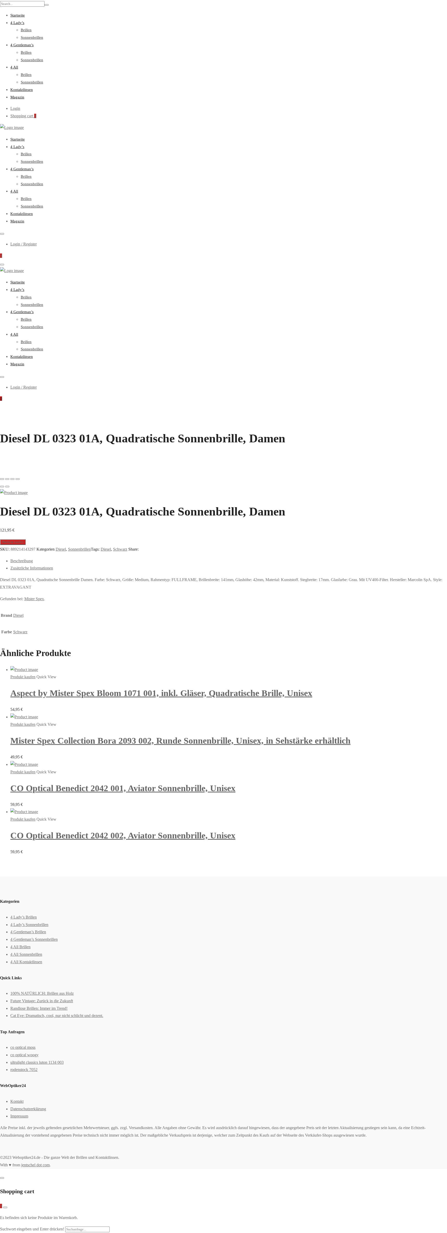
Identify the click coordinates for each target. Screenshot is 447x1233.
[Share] (7, 479)
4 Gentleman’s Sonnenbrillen (34, 939)
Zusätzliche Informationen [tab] (31, 568)
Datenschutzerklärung (28, 1109)
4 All (14, 67)
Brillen (26, 30)
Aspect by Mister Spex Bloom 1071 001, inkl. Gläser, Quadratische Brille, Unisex (161, 693)
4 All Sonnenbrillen (26, 954)
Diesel (61, 549)
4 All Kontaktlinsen (26, 962)
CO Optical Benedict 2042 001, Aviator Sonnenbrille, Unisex (122, 788)
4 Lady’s (17, 23)
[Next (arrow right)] (7, 486)
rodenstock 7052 (24, 1069)
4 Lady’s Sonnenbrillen (29, 924)
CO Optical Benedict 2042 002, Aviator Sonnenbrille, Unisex (122, 835)
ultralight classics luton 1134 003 (37, 1062)
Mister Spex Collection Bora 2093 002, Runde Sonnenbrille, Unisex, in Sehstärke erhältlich (180, 740)
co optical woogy (24, 1055)
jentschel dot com (35, 1165)
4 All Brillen (20, 947)
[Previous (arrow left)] (2, 486)
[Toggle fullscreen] (12, 479)
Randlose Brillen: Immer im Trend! (39, 1008)
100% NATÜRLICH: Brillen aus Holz (42, 993)
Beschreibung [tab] (21, 561)
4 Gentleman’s (22, 45)
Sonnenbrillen (32, 37)
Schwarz (120, 549)
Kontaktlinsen (21, 90)
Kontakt (17, 1101)
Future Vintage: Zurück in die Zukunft (41, 1001)
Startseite (17, 15)
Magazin (17, 97)
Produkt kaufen (13, 542)
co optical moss (22, 1047)
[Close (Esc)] (2, 479)
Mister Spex (34, 599)
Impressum (19, 1116)
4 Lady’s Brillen (23, 917)
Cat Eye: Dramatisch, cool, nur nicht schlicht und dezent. (56, 1015)
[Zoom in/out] (18, 479)
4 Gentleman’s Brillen (28, 932)
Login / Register (23, 244)
